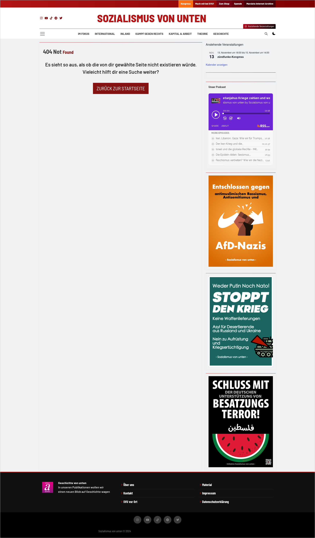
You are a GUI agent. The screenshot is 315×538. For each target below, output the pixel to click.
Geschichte (221, 33)
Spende (238, 3)
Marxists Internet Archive (259, 3)
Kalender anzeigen (217, 64)
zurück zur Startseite (121, 88)
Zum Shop (224, 3)
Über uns (128, 485)
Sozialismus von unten (151, 18)
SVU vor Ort (130, 502)
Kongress (186, 3)
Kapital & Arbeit (180, 33)
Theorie (202, 33)
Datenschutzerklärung (215, 502)
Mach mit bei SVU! (204, 3)
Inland (125, 33)
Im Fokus (83, 33)
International (105, 33)
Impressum (209, 493)
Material (207, 485)
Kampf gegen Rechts (149, 33)
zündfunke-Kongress (230, 57)
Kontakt (128, 493)
